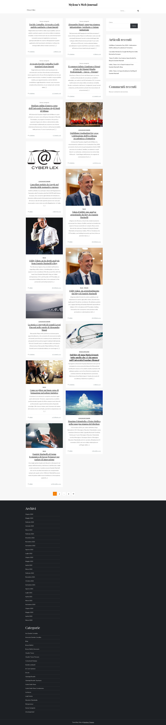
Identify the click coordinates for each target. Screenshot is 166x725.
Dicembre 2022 (29, 538)
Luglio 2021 (28, 592)
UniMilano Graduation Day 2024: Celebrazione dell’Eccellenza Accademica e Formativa (84, 136)
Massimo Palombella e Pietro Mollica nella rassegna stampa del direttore (84, 422)
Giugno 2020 (29, 608)
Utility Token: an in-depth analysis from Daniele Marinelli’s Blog (44, 262)
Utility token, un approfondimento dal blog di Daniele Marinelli (84, 292)
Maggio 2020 (29, 612)
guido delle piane (30, 684)
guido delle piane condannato (34, 688)
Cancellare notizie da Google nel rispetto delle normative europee (44, 185)
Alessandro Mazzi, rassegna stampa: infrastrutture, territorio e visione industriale (84, 27)
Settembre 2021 (30, 585)
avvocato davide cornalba (33, 637)
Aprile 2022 (28, 565)
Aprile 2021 (28, 596)
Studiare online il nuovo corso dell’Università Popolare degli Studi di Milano (44, 108)
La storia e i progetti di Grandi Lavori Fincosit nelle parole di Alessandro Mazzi (44, 327)
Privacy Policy (31, 10)
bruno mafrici (29, 645)
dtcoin (86, 288)
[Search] (138, 10)
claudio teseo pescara (32, 657)
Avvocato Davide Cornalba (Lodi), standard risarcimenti (44, 65)
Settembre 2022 (30, 545)
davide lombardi (30, 665)
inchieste (28, 692)
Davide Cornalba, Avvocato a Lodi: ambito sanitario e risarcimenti (44, 25)
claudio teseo (29, 653)
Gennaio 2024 (29, 526)
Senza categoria (84, 351)
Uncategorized (29, 712)
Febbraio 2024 (29, 522)
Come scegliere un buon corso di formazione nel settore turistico (44, 391)
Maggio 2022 (29, 561)
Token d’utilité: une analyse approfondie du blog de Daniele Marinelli (84, 215)
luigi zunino (29, 696)
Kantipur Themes (88, 722)
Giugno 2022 (29, 557)
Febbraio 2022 (29, 573)
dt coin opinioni (30, 668)
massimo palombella (31, 700)
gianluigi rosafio (30, 676)
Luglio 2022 (28, 553)
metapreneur (29, 704)
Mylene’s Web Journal (83, 5)
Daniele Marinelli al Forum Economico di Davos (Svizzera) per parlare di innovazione (44, 457)
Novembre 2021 (30, 577)
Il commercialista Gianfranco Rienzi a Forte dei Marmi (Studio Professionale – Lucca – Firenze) (84, 69)
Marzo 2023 (28, 530)
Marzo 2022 (28, 569)
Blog (84, 209)
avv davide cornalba (31, 633)
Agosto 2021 (29, 589)
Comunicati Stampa (84, 130)
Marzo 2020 (28, 620)
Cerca (110, 22)
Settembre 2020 (30, 604)
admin (31, 211)
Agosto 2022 (29, 549)
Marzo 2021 (28, 600)
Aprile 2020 (28, 616)
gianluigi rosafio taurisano (33, 680)
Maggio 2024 (29, 518)
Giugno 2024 (29, 514)
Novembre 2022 (30, 541)
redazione (32, 51)
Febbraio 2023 (29, 534)
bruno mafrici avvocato (32, 649)
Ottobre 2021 (29, 581)
